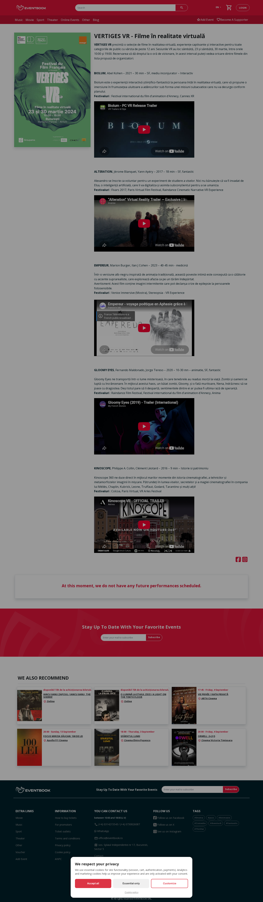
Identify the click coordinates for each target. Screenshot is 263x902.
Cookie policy (131, 892)
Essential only (131, 883)
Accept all (93, 883)
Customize (169, 883)
